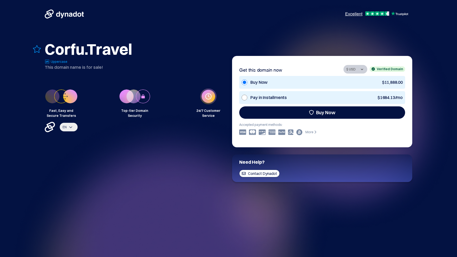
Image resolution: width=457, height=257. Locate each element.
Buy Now (325, 112)
